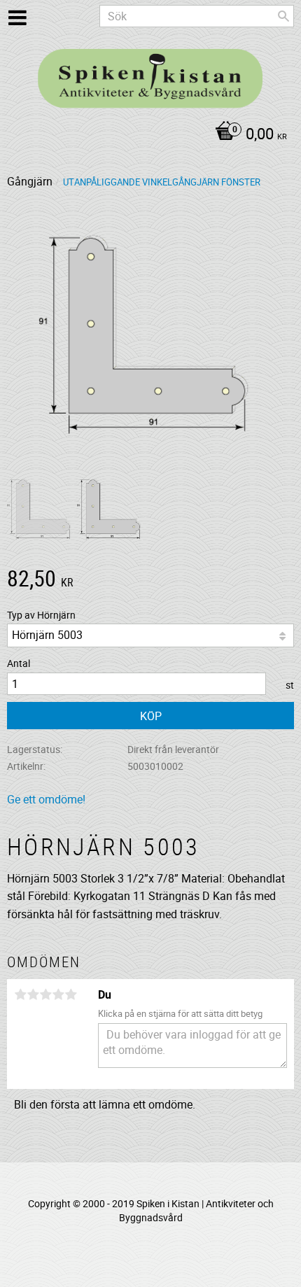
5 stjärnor (70, 994)
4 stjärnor (58, 994)
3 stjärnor (45, 994)
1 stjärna (20, 994)
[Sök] (283, 16)
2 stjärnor (33, 994)
